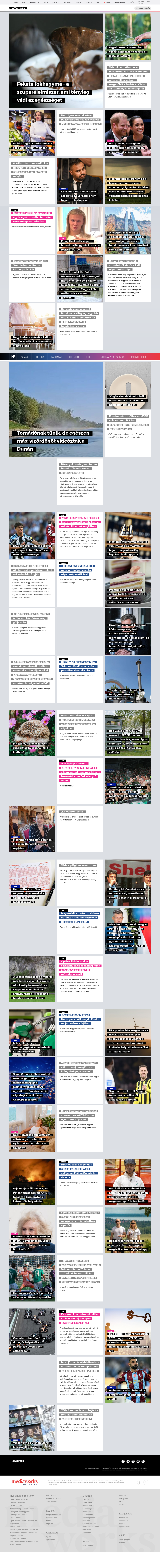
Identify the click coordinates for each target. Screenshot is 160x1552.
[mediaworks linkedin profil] (145, 1482)
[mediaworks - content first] (25, 1482)
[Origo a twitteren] (128, 1461)
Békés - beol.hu (16, 1506)
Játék (132, 2)
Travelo (78, 2)
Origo (16, 2)
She (97, 2)
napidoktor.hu (87, 1515)
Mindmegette (34, 2)
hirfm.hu (122, 1542)
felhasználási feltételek (110, 1468)
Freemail (67, 2)
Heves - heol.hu (16, 1526)
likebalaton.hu (88, 1512)
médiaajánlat (144, 1468)
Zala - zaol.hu (51, 1502)
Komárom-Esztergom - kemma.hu (23, 1532)
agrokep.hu (50, 1539)
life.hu (121, 1502)
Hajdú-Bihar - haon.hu (19, 1523)
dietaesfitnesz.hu (89, 1523)
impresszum (134, 1468)
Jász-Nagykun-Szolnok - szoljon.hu (24, 1529)
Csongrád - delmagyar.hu (20, 1512)
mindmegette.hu (88, 1518)
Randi (108, 2)
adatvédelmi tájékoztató (92, 1468)
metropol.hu (123, 1499)
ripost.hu (122, 1496)
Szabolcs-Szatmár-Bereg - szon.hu (24, 1541)
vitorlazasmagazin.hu (90, 1526)
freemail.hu (123, 1518)
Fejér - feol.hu (15, 1518)
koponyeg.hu (124, 1521)
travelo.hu (86, 1521)
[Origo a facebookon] (123, 1461)
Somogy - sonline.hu (18, 1538)
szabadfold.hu (51, 1518)
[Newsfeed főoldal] (18, 1461)
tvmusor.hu (86, 1532)
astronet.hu (87, 1500)
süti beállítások (124, 1468)
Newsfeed (55, 2)
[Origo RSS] (143, 1461)
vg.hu (48, 1536)
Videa (46, 2)
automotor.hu (87, 1503)
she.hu (121, 1505)
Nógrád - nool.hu (16, 1535)
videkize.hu (86, 1529)
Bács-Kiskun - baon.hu (19, 1500)
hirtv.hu (49, 1521)
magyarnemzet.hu (53, 1515)
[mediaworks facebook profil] (139, 1482)
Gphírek (89, 2)
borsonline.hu (87, 1545)
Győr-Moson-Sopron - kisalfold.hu (23, 1521)
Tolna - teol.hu (15, 1544)
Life (23, 2)
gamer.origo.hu (88, 1509)
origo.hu (49, 1524)
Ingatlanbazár (119, 2)
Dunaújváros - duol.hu (19, 1515)
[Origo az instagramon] (133, 1461)
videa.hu (122, 1524)
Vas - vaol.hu (51, 1496)
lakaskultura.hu (88, 1506)
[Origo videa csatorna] (138, 1461)
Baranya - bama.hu (17, 1503)
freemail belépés (143, 8)
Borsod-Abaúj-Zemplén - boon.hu (23, 1509)
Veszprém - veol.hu (54, 1499)
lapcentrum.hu (124, 1527)
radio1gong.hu (124, 1539)
